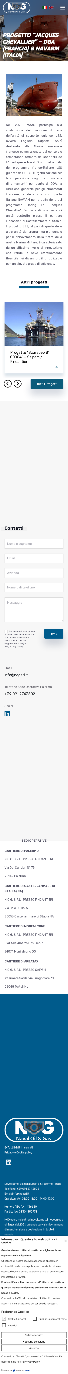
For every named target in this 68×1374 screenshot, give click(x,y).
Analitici (12, 1325)
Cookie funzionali (17, 1318)
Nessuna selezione (34, 1341)
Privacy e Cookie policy (18, 1152)
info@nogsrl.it (16, 675)
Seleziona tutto (34, 1335)
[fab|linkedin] (7, 714)
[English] (50, 7)
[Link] (16, 7)
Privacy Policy (32, 1361)
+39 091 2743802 (20, 694)
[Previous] (8, 384)
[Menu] (62, 7)
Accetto (34, 1348)
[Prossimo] (18, 384)
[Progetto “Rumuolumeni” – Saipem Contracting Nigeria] (34, 337)
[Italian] (44, 7)
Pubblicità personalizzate (53, 1318)
